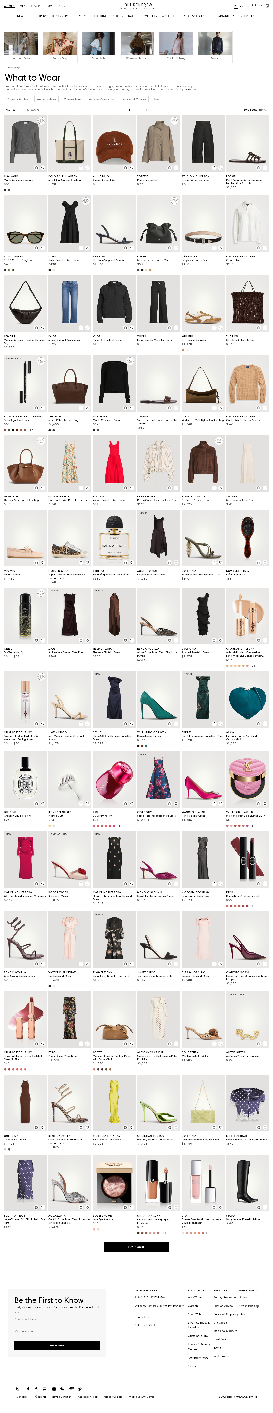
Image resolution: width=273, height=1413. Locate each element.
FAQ (242, 1314)
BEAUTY (80, 16)
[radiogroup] (137, 110)
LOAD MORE (136, 1247)
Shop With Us (196, 1314)
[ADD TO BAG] (36, 167)
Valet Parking (222, 1339)
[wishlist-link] (254, 6)
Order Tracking (249, 1306)
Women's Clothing (18, 99)
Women (9, 6)
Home (50, 6)
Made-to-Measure (225, 1331)
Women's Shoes (46, 99)
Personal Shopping (226, 1314)
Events (217, 1347)
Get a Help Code (145, 1325)
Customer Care (198, 1336)
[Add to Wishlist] (42, 167)
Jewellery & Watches (134, 99)
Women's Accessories (102, 99)
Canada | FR (23, 1397)
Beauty (36, 6)
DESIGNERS (60, 16)
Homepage (14, 67)
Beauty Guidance (225, 1297)
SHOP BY (40, 16)
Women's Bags (72, 99)
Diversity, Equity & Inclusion (199, 1325)
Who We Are (196, 1297)
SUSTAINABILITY (222, 16)
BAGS (132, 16)
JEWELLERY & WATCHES (159, 16)
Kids (62, 6)
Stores (192, 1366)
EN (236, 6)
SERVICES (247, 16)
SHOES (118, 16)
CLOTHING (100, 16)
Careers (193, 1306)
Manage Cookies (113, 1396)
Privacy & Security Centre (199, 1347)
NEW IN (22, 16)
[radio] (128, 110)
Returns (244, 1297)
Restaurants (221, 1356)
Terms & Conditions (62, 1396)
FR (241, 6)
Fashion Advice (223, 1306)
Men (23, 6)
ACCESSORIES (194, 16)
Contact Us (142, 1317)
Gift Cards (220, 1322)
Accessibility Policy (88, 1396)
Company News (198, 1357)
